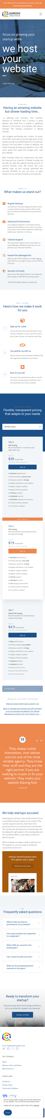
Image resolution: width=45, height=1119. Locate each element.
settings (36, 1105)
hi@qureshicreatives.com (16, 1046)
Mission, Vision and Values (11, 1065)
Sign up (22, 467)
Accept (8, 1112)
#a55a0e (22, 871)
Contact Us (6, 1081)
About (4, 1062)
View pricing (9, 83)
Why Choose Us (8, 1069)
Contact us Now (22, 1015)
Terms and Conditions (10, 1088)
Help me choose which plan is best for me (22, 704)
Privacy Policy (7, 1085)
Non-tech (14, 876)
